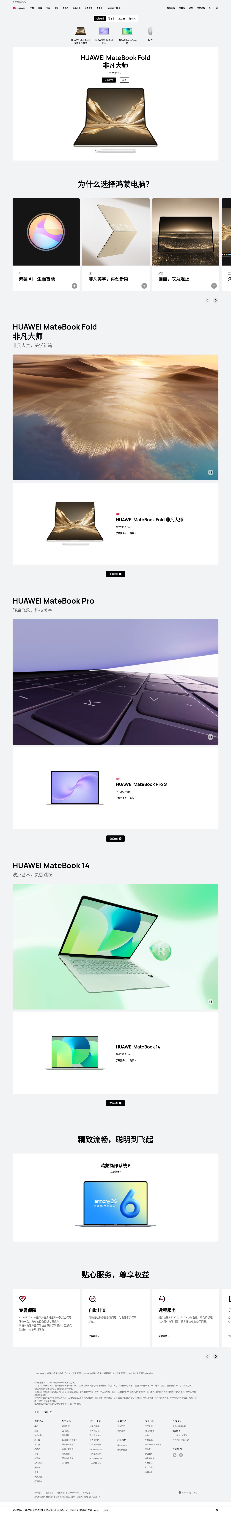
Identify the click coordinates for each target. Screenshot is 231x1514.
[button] (210, 8)
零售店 (182, 8)
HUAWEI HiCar (96, 1458)
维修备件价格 (67, 1444)
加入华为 (149, 1467)
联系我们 (66, 1454)
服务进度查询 (67, 1449)
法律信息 (86, 1492)
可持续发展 (149, 1431)
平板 (56, 8)
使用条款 (49, 1492)
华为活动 (121, 1431)
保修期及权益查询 (69, 1440)
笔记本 (111, 18)
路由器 (99, 8)
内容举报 (149, 1472)
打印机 (132, 18)
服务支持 (171, 8)
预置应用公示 (95, 1454)
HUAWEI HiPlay (96, 1463)
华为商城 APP (95, 1431)
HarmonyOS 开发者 (153, 1444)
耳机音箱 (76, 8)
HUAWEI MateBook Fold (116, 61)
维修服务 (66, 1435)
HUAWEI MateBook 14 (138, 1047)
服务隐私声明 (67, 1458)
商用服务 (66, 1463)
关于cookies (73, 1492)
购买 (124, 79)
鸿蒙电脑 (38, 1435)
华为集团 (149, 1463)
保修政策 (66, 1426)
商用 (191, 8)
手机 (32, 8)
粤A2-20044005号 (92, 1497)
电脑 (48, 8)
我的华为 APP (95, 1435)
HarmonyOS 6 (113, 8)
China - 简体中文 (189, 1492)
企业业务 (149, 1454)
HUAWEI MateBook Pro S (141, 784)
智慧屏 (66, 8)
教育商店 (38, 1481)
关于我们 (149, 1426)
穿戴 (40, 8)
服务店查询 (122, 1445)
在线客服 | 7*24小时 (181, 1440)
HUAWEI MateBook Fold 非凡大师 (149, 519)
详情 (106, 1510)
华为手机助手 (95, 1440)
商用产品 (38, 1476)
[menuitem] (32, 8)
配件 (36, 1472)
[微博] (181, 1455)
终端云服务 (94, 1426)
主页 (36, 1411)
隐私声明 (61, 1492)
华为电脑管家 (95, 1444)
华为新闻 (121, 1426)
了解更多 (108, 79)
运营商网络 (149, 1458)
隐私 (147, 1435)
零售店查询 (122, 1450)
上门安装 (66, 1431)
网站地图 (38, 1492)
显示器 (121, 18)
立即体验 (114, 1171)
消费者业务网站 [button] (19, 1)
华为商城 (149, 1440)
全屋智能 (88, 8)
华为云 (148, 1449)
